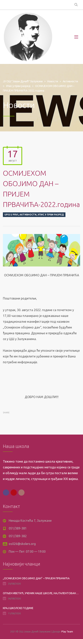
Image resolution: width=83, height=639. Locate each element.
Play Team (67, 631)
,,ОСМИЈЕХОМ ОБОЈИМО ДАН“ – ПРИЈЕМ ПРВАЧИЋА (36, 578)
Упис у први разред (51, 214)
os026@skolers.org (22, 543)
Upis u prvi (11, 214)
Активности (27, 214)
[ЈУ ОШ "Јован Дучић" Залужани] (28, 37)
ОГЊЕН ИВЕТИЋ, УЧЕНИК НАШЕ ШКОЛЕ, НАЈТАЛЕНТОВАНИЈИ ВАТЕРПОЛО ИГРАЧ (41, 593)
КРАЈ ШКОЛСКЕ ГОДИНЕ (18, 608)
